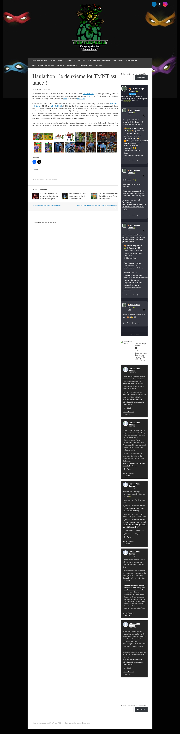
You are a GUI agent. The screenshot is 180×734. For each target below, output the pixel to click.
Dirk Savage (36, 106)
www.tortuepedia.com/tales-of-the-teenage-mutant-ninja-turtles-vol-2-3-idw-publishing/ (134, 524)
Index (91, 65)
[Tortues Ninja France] (127, 342)
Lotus (65, 98)
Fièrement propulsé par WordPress (44, 723)
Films (69, 60)
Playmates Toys (94, 60)
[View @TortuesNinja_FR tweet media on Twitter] (134, 316)
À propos (99, 65)
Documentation (72, 65)
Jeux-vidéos (49, 65)
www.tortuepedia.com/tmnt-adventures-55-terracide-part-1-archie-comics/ (134, 662)
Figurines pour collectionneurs (113, 60)
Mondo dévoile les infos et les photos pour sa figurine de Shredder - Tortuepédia (134, 587)
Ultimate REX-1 (56, 106)
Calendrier (83, 65)
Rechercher (141, 77)
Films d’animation (79, 60)
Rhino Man (81, 98)
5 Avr (129, 115)
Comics (52, 60)
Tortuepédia (36, 89)
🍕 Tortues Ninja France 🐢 (134, 111)
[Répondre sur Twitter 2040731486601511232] (124, 323)
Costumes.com (88, 93)
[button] (37, 136)
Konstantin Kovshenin (82, 723)
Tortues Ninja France (134, 369)
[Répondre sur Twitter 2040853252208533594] (124, 294)
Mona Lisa (113, 103)
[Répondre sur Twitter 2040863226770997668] (124, 215)
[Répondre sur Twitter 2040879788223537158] (124, 160)
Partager (127, 414)
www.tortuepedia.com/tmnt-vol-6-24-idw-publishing (133, 509)
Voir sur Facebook (128, 412)
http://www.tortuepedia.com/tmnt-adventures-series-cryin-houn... (134, 205)
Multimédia (60, 65)
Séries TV (61, 60)
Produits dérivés (132, 60)
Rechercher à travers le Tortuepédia (133, 74)
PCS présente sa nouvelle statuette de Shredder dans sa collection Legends (49, 196)
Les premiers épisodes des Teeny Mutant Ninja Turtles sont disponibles (108, 196)
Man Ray (90, 96)
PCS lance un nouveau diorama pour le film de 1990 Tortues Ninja (77, 196)
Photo (129, 408)
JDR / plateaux (37, 65)
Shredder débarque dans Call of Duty (46, 205)
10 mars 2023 (46, 89)
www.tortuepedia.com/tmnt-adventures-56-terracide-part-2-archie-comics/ (134, 402)
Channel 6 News (51, 180)
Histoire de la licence (39, 60)
